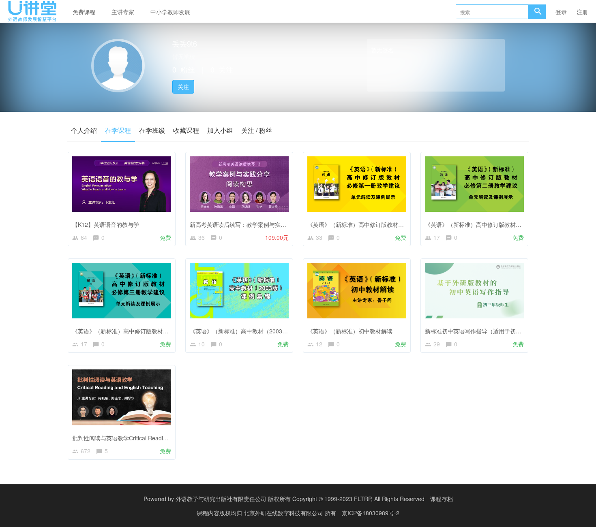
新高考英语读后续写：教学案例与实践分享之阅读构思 (258, 224)
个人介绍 (84, 130)
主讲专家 (122, 12)
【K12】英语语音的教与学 (105, 224)
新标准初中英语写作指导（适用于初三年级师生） (487, 331)
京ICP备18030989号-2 (370, 513)
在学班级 (152, 130)
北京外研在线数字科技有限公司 (284, 513)
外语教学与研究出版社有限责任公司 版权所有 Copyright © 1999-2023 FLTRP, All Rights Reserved (300, 499)
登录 (561, 12)
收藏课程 (186, 130)
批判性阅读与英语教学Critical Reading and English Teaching (149, 438)
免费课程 (84, 12)
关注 (183, 87)
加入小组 (220, 130)
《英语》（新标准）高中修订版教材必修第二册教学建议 (496, 224)
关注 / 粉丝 (256, 130)
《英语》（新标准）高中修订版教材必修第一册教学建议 (378, 224)
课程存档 (441, 499)
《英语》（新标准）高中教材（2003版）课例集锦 (253, 331)
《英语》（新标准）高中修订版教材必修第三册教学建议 (143, 331)
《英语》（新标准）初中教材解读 (349, 331)
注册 (582, 12)
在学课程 (118, 130)
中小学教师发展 (170, 12)
